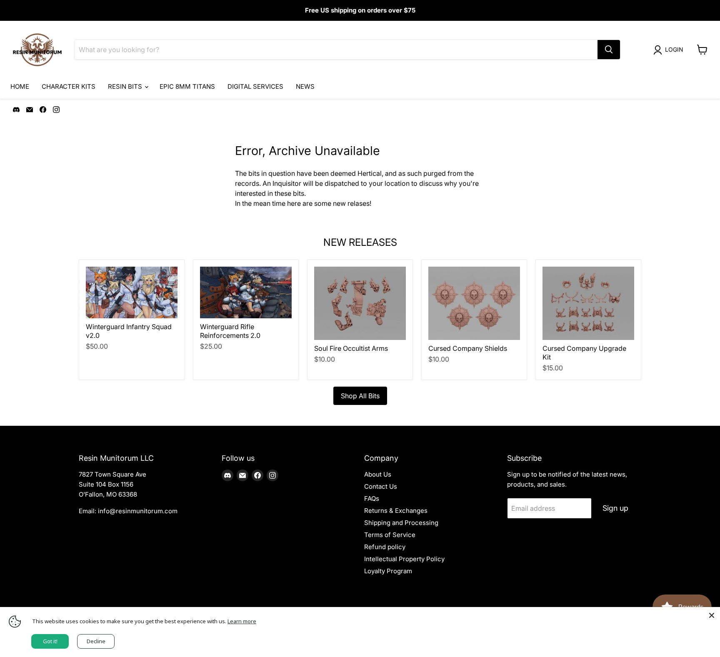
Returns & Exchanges (396, 511)
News (305, 86)
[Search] (609, 49)
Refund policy (384, 547)
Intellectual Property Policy (404, 559)
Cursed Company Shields (467, 348)
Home (19, 86)
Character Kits (68, 86)
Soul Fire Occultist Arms (351, 348)
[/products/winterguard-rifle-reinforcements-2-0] (246, 292)
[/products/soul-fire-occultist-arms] (360, 303)
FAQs (371, 498)
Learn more (242, 621)
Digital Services (255, 86)
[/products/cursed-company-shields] (474, 303)
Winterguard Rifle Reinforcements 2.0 (230, 331)
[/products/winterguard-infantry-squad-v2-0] (132, 292)
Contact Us (380, 486)
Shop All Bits (360, 396)
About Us (377, 474)
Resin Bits (126, 86)
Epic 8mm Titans (187, 86)
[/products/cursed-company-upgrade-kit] (588, 303)
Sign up (615, 508)
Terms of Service (389, 535)
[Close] (712, 615)
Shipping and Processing (401, 523)
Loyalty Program (388, 571)
